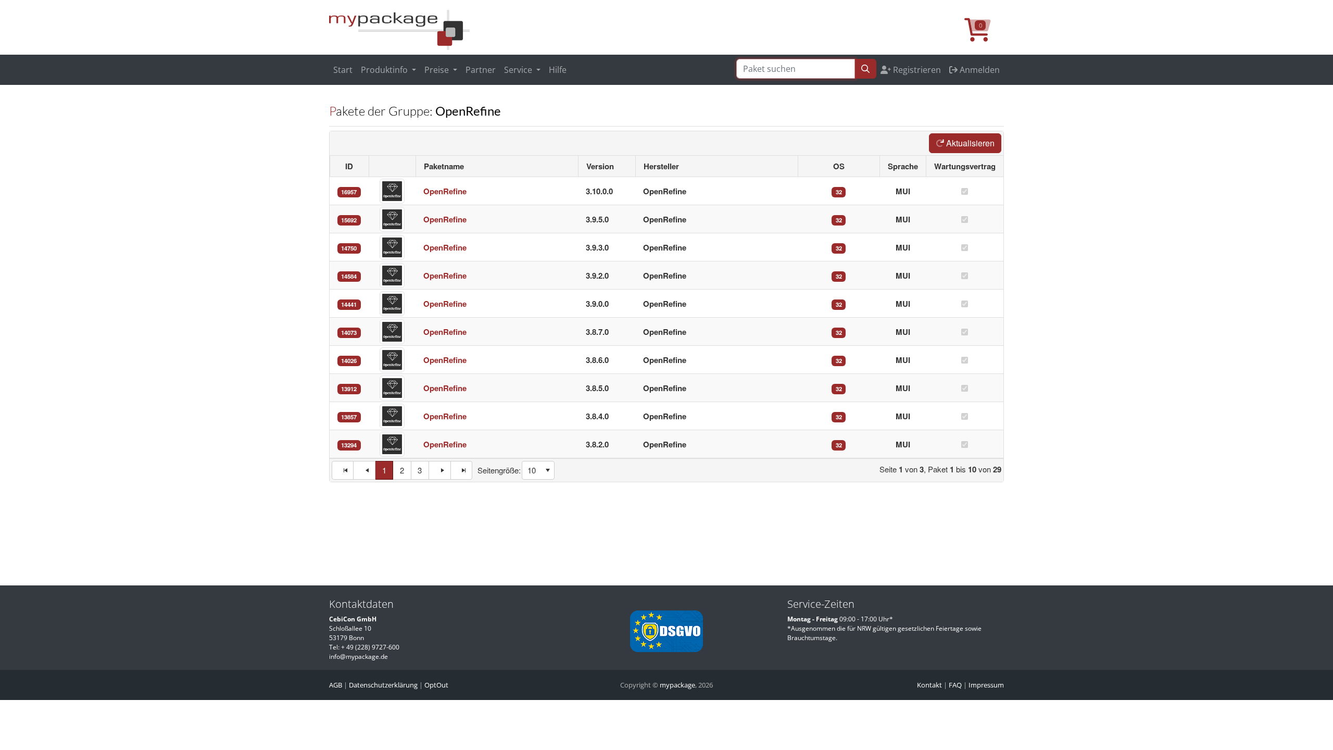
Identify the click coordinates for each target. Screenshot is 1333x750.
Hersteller (661, 166)
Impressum (986, 685)
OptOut (436, 685)
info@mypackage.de (358, 656)
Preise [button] (437, 70)
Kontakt (929, 685)
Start (343, 70)
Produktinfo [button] (385, 70)
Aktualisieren (969, 143)
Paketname (444, 166)
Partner (481, 70)
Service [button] (519, 70)
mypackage (677, 685)
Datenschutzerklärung (383, 685)
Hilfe (558, 70)
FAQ (955, 685)
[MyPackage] (399, 29)
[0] (984, 35)
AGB (335, 685)
